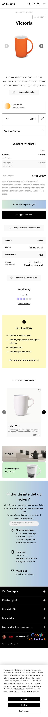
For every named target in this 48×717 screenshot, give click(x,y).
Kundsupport (9, 600)
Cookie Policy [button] (19, 689)
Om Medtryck (10, 591)
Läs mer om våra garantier (23, 360)
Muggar (19, 12)
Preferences (24, 711)
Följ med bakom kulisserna (17, 627)
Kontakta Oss (9, 609)
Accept (24, 699)
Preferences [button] (35, 691)
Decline (24, 705)
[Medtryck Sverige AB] (9, 4)
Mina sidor (8, 617)
